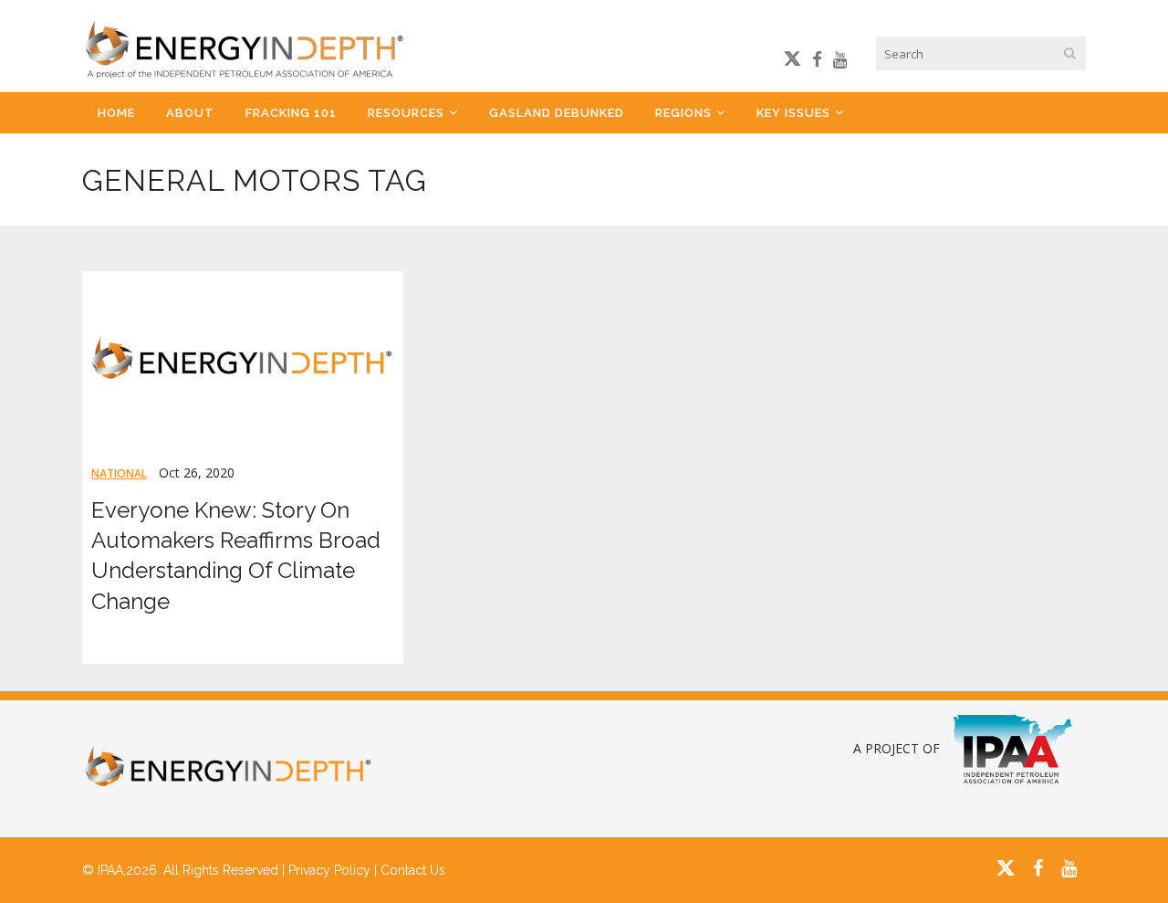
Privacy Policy (329, 870)
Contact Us (413, 870)
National (119, 473)
